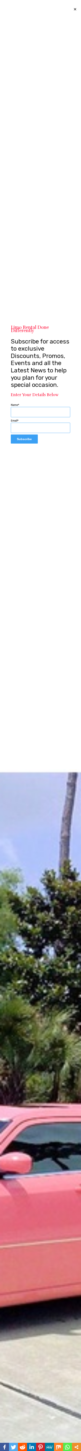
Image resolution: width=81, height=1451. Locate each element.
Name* (15, 404)
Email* (15, 420)
